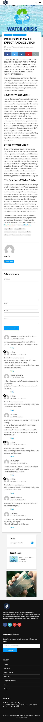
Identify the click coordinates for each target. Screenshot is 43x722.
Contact (6, 689)
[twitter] (10, 625)
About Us (7, 668)
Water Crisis (8, 35)
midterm (13, 513)
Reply (12, 348)
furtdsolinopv (16, 497)
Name (6, 303)
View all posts (9, 261)
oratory (13, 414)
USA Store (27, 225)
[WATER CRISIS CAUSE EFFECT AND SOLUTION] (14, 559)
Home (6, 664)
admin (9, 47)
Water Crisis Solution (19, 35)
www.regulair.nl (16, 375)
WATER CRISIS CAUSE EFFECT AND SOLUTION (26, 559)
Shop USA (7, 676)
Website (6, 318)
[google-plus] (15, 625)
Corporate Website (10, 681)
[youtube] (19, 625)
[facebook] (5, 625)
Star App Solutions (21, 717)
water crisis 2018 (20, 229)
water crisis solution (24, 235)
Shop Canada (8, 672)
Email (6, 310)
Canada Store (8, 225)
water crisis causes (10, 232)
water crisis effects (24, 232)
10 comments (29, 47)
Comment (7, 279)
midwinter (14, 461)
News (6, 685)
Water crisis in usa (10, 235)
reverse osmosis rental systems (23, 336)
